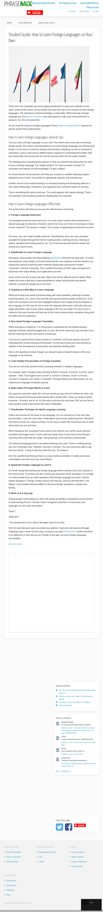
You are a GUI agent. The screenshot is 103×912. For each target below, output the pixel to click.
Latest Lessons (77, 852)
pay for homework (34, 116)
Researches (70, 531)
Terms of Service (13, 857)
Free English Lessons (68, 3)
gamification (55, 258)
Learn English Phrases (89, 3)
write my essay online (69, 125)
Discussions (11, 881)
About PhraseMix (13, 852)
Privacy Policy (12, 861)
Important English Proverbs (43, 3)
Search (73, 11)
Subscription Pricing (47, 852)
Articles (9, 23)
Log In (41, 861)
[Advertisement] (26, 662)
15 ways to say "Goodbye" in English (74, 702)
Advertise (10, 890)
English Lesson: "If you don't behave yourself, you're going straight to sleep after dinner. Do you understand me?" (77, 730)
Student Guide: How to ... (47, 23)
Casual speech (65, 705)
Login (96, 11)
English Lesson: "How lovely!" (72, 754)
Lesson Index (77, 866)
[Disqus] (51, 592)
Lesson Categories (79, 861)
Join (40, 857)
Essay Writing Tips (25, 23)
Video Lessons (93, 7)
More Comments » (63, 771)
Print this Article (16, 544)
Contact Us (11, 885)
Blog (8, 895)
